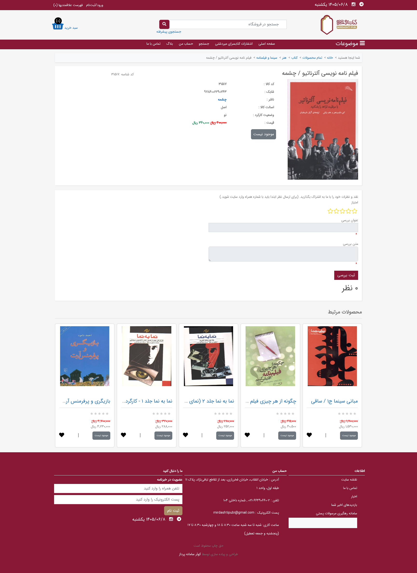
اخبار (354, 496)
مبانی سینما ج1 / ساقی (334, 401)
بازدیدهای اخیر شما (344, 505)
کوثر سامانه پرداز (190, 554)
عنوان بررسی (349, 220)
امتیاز (354, 202)
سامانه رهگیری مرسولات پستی (336, 513)
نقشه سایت (349, 479)
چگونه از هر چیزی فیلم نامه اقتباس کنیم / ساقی (247, 401)
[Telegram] (361, 4)
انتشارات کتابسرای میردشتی (234, 43)
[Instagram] (353, 4)
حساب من (186, 43)
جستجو (204, 43)
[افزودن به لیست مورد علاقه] (61, 435)
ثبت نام (173, 511)
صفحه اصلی (266, 43)
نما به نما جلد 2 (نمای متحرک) (202, 401)
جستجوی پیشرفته (168, 31)
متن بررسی (350, 244)
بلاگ (169, 43)
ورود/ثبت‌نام (94, 5)
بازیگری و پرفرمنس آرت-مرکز (80, 401)
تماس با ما (153, 43)
